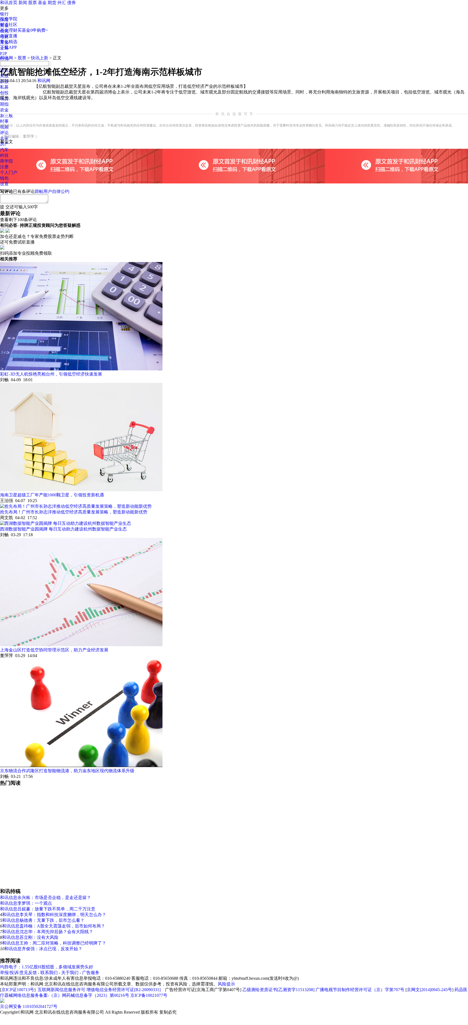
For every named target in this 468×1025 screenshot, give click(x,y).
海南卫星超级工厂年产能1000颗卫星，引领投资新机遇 (52, 495)
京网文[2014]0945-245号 (429, 989)
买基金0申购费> (32, 30)
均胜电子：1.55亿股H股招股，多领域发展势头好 (46, 967)
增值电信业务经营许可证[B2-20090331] (123, 989)
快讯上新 (39, 58)
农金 (4, 110)
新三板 (6, 115)
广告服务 (90, 972)
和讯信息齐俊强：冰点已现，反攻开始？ (43, 948)
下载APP (8, 47)
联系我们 (49, 972)
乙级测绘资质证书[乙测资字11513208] (278, 989)
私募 (4, 87)
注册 (4, 166)
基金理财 (8, 30)
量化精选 (8, 41)
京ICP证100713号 (17, 989)
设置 (4, 184)
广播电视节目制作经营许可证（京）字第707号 (360, 989)
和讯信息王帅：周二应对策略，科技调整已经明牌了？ (54, 943)
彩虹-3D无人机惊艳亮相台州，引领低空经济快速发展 (51, 374)
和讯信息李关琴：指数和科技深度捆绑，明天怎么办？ (54, 914)
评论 (4, 132)
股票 (32, 2)
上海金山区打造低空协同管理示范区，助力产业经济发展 (54, 650)
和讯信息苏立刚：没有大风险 (30, 937)
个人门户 (8, 172)
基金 (42, 2)
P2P (3, 53)
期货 (52, 2)
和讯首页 (8, 2)
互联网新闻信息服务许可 (61, 989)
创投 (4, 92)
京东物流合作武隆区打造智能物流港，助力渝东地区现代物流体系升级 (67, 770)
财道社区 (8, 24)
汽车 (4, 149)
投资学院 (8, 19)
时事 (4, 121)
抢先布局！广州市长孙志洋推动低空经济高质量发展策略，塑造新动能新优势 (73, 512)
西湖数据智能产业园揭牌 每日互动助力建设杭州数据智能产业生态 (63, 529)
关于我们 (70, 972)
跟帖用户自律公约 (52, 191)
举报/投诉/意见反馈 (18, 972)
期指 (4, 104)
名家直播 (8, 36)
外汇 (61, 2)
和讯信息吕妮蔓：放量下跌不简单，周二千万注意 (47, 909)
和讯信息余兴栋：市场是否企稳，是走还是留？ (45, 897)
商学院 (6, 161)
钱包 (4, 178)
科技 (4, 155)
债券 (71, 2)
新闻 (22, 2)
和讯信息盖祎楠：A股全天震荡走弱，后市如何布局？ (53, 926)
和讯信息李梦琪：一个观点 (26, 903)
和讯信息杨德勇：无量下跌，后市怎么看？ (43, 920)
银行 (4, 14)
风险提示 (226, 984)
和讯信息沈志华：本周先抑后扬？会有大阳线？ (47, 931)
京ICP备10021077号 (148, 995)
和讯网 (6, 58)
